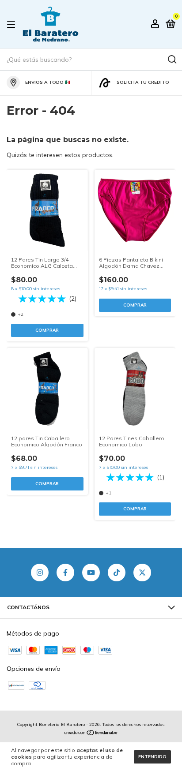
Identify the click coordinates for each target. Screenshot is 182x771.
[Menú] (13, 24)
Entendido (152, 757)
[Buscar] (171, 59)
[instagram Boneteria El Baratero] (40, 572)
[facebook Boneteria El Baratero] (65, 572)
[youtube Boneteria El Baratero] (91, 572)
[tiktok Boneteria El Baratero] (116, 572)
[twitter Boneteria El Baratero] (142, 572)
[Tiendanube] (91, 733)
